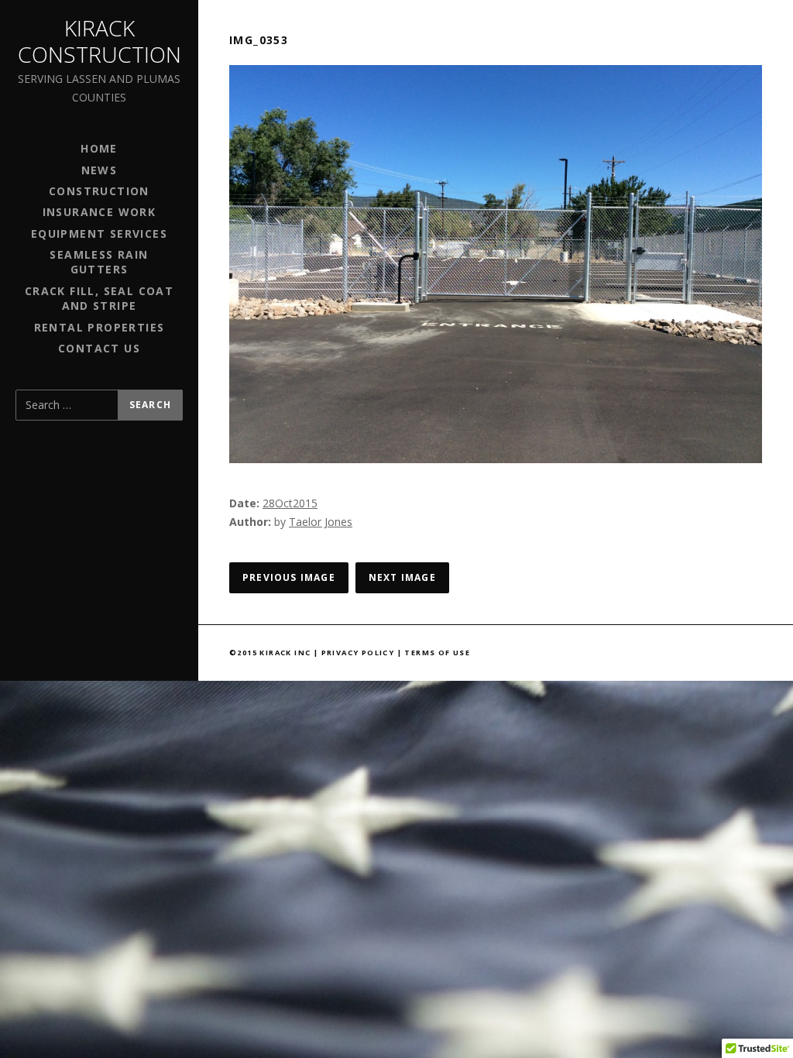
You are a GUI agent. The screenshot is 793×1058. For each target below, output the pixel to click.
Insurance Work (99, 211)
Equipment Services (99, 233)
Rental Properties (99, 327)
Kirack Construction (99, 41)
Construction (99, 191)
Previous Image (288, 577)
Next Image (402, 577)
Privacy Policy (358, 653)
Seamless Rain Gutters (99, 262)
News (99, 170)
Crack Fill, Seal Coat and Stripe (99, 298)
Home (99, 148)
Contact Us (99, 348)
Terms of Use (437, 653)
